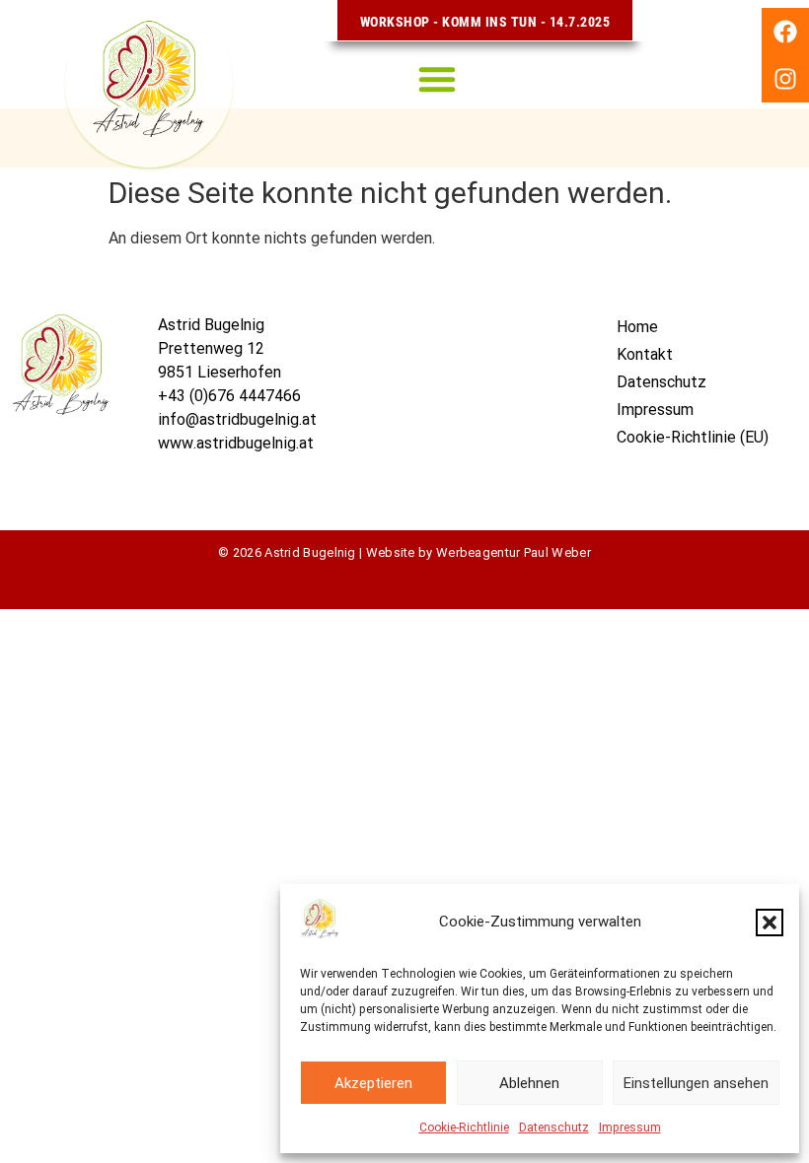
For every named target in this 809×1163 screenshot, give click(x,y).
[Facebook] (785, 31)
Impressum (630, 1127)
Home (637, 326)
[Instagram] (785, 79)
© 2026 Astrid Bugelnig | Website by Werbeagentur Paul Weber (404, 552)
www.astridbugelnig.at (236, 443)
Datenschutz (554, 1127)
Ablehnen (529, 1083)
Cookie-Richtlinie (464, 1127)
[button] (769, 922)
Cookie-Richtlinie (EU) (693, 437)
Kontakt (645, 354)
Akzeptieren (373, 1083)
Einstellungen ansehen (696, 1083)
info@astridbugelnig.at (237, 419)
